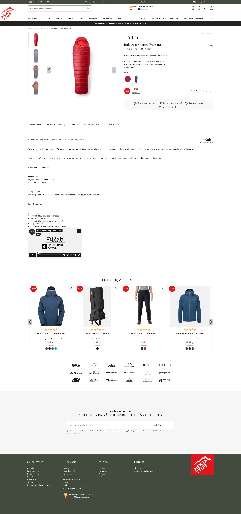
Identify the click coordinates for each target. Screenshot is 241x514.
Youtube (102, 474)
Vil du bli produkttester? (73, 488)
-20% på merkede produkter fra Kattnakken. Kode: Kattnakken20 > (120, 23)
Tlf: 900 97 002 (33, 482)
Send (157, 425)
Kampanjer (188, 18)
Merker (199, 18)
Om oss (66, 468)
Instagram (103, 471)
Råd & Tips (67, 477)
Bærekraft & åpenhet (71, 480)
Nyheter (174, 18)
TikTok (101, 477)
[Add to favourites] (211, 46)
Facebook (102, 468)
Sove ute (44, 29)
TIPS (210, 18)
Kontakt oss (32, 468)
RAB (37, 29)
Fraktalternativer (34, 471)
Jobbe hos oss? (69, 471)
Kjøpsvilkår (31, 480)
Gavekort (66, 482)
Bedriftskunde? (33, 477)
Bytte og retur (33, 474)
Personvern (67, 474)
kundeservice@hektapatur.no (39, 485)
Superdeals (158, 18)
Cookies (66, 485)
